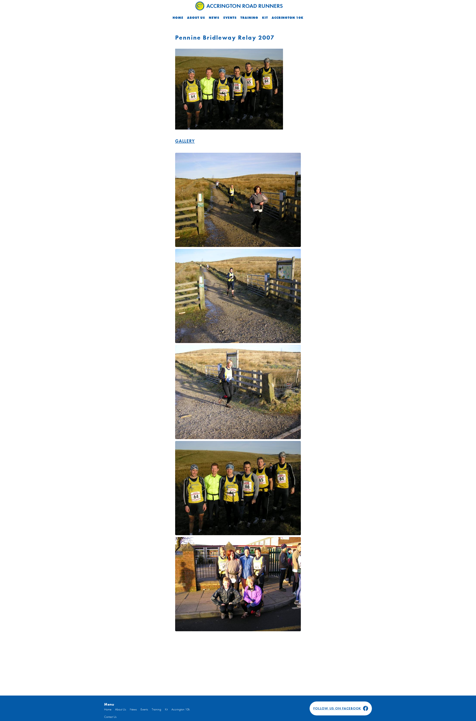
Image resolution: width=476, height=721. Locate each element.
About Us (196, 18)
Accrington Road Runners (244, 5)
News (214, 18)
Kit (265, 18)
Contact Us (110, 717)
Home (178, 18)
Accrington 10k (288, 18)
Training (249, 18)
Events (230, 18)
